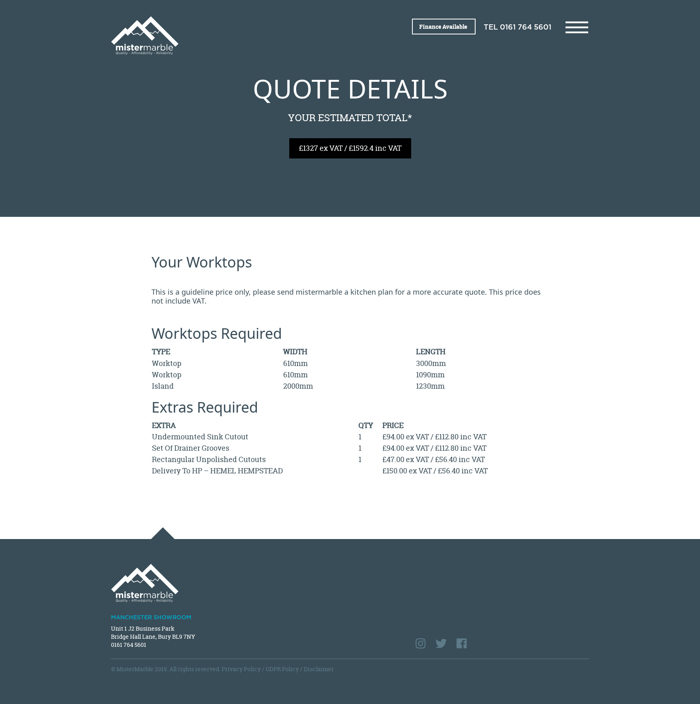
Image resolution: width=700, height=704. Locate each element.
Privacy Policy (241, 669)
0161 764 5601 (525, 27)
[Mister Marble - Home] (227, 35)
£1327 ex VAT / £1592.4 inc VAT (350, 148)
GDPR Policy (282, 669)
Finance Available (443, 26)
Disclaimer (319, 669)
